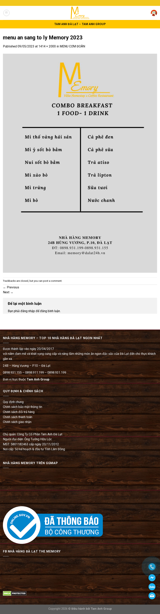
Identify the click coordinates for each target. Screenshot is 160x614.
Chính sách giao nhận (17, 422)
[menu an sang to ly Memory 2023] (80, 163)
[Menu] (6, 13)
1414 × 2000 (47, 46)
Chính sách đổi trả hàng (19, 412)
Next (8, 292)
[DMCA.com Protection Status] (15, 593)
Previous (11, 287)
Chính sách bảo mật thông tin (22, 407)
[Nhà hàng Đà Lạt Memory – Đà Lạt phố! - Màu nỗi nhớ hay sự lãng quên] (80, 13)
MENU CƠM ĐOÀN (72, 46)
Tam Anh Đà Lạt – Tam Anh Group (80, 24)
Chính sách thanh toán (17, 417)
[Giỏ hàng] (154, 13)
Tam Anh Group (38, 379)
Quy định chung (13, 402)
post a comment (52, 280)
